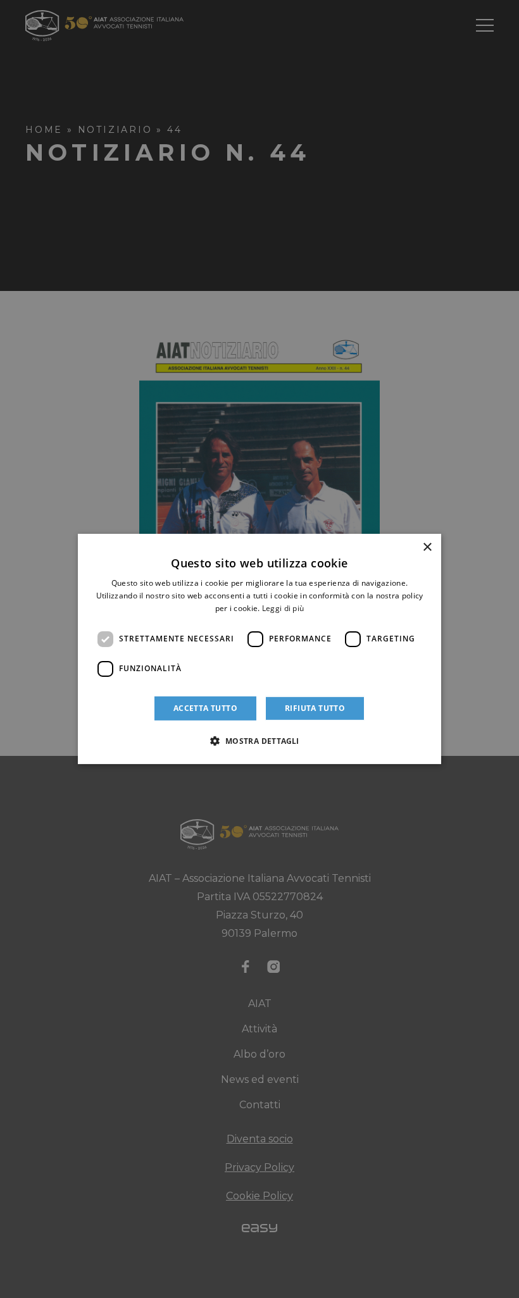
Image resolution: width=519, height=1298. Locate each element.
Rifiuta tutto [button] (315, 708)
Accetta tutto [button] (205, 708)
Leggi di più (283, 608)
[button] (259, 740)
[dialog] (259, 649)
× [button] (427, 547)
